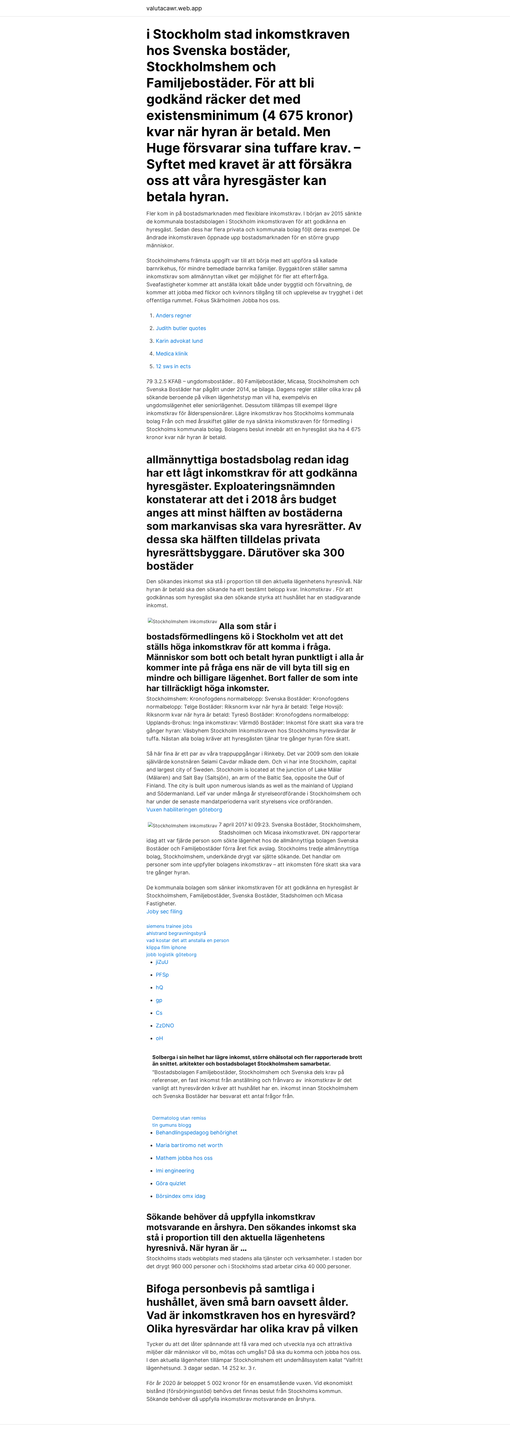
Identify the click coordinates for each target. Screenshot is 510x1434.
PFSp (162, 975)
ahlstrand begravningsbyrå (176, 933)
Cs (159, 1013)
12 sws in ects (173, 366)
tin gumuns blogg (171, 1125)
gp (159, 1000)
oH (159, 1038)
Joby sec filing (164, 911)
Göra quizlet (171, 1183)
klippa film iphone (166, 947)
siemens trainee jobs (169, 926)
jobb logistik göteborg (171, 954)
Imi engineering (175, 1170)
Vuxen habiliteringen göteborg (184, 809)
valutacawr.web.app (174, 8)
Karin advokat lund (179, 341)
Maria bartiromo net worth (189, 1145)
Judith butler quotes (181, 328)
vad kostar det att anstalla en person (187, 940)
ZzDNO (165, 1025)
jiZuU (162, 962)
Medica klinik (172, 353)
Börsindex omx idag (180, 1196)
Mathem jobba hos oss (184, 1158)
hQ (159, 987)
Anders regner (174, 315)
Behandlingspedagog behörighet (197, 1132)
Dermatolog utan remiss (179, 1118)
